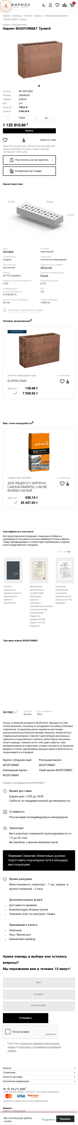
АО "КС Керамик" (12, 276)
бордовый (8, 252)
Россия (44, 276)
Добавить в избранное (5, 140)
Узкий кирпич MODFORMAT (56, 770)
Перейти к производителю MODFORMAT (24, 783)
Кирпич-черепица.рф (14, 1111)
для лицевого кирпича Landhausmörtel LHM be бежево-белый (27, 487)
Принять (65, 1118)
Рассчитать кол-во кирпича (31, 160)
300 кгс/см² (46, 268)
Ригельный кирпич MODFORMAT (50, 763)
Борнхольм (17, 381)
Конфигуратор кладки (28, 171)
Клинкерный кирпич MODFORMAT (15, 773)
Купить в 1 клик (48, 140)
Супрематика (41, 1101)
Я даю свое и (34, 1047)
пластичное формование (53, 260)
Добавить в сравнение (24, 140)
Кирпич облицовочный (15, 25)
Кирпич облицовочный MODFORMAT (17, 763)
